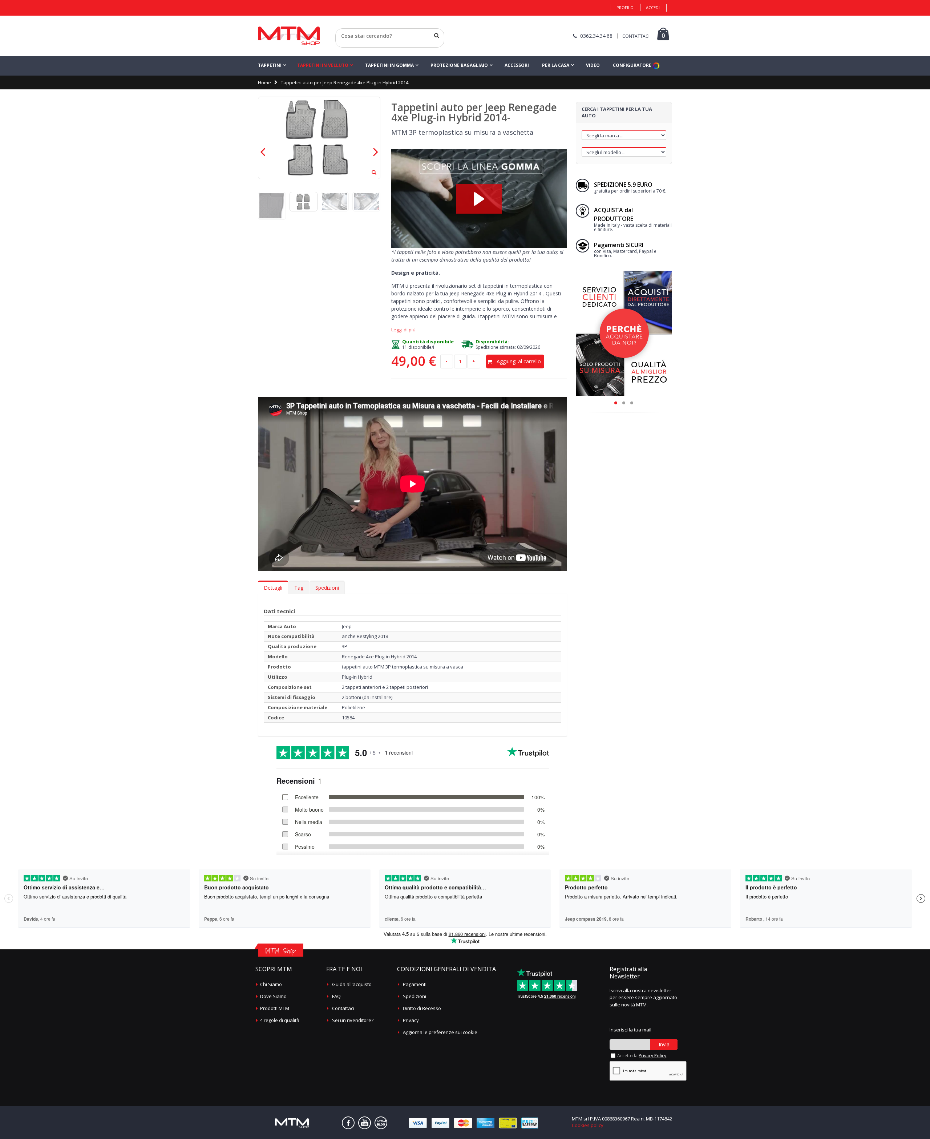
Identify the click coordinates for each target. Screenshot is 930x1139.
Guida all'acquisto (352, 984)
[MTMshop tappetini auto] (289, 36)
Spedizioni (327, 587)
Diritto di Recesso (422, 1008)
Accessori (517, 65)
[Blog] (381, 1122)
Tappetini (270, 65)
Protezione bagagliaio (459, 65)
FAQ (336, 996)
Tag (298, 587)
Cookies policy (587, 1125)
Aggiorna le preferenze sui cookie (440, 1032)
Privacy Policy (652, 1056)
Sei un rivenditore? (352, 1020)
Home (264, 82)
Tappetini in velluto (322, 65)
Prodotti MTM (274, 1008)
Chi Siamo (271, 984)
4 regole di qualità (279, 1020)
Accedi (653, 7)
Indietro (344, 44)
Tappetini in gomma (389, 65)
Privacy (411, 1020)
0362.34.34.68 (596, 35)
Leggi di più (403, 329)
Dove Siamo (273, 996)
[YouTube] (364, 1122)
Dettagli (273, 587)
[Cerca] (436, 36)
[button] (479, 199)
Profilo (625, 7)
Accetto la (641, 1056)
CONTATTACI (636, 36)
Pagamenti (414, 984)
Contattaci (343, 1008)
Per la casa (555, 65)
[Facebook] (348, 1122)
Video (593, 65)
